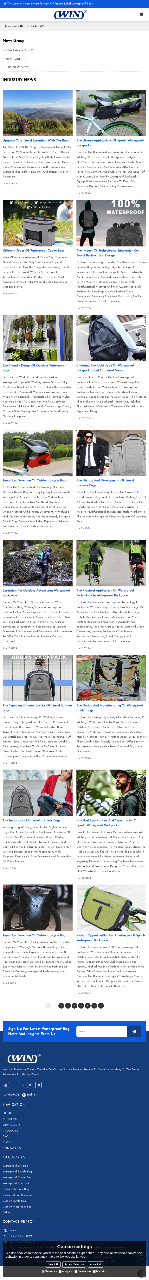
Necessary (51, 1271)
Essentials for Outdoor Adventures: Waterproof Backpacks (36, 593)
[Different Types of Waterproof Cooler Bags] (38, 223)
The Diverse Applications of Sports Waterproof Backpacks (110, 143)
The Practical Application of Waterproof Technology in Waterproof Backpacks (105, 593)
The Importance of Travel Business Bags (31, 820)
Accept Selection (74, 1264)
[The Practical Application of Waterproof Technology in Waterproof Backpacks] (111, 563)
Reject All (53, 1264)
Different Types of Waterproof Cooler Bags (34, 250)
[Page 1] (48, 1006)
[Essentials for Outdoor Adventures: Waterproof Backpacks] (38, 563)
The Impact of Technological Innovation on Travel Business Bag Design (107, 253)
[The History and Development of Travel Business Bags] (111, 453)
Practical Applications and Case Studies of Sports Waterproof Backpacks (107, 823)
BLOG (6, 1142)
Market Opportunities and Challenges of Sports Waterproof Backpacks (111, 938)
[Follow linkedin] (22, 1085)
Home (7, 26)
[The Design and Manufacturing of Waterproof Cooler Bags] (111, 678)
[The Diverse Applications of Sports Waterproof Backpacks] (111, 113)
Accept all (95, 1264)
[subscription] (134, 1031)
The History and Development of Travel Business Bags (105, 483)
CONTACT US (12, 1148)
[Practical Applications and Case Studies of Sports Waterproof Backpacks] (111, 793)
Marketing (101, 1271)
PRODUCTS (10, 1130)
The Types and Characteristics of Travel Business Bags (38, 708)
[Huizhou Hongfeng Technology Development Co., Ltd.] (70, 14)
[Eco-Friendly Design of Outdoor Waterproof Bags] (38, 338)
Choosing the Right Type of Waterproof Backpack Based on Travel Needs (105, 368)
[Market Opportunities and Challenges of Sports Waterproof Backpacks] (111, 908)
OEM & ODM (11, 1125)
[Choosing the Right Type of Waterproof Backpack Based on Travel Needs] (111, 338)
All (15, 26)
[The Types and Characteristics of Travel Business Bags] (38, 678)
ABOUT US (10, 1119)
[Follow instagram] (38, 1085)
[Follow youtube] (6, 1085)
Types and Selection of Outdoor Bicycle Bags (35, 480)
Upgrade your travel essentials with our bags (36, 140)
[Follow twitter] (30, 1085)
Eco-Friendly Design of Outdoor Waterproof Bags (34, 368)
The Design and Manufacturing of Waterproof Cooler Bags (109, 708)
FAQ (6, 1136)
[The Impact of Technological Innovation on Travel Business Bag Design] (111, 223)
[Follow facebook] (14, 1085)
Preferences (84, 1271)
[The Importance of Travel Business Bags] (38, 793)
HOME (7, 1113)
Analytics (67, 1271)
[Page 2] (101, 1006)
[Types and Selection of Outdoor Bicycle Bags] (38, 453)
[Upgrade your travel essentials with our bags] (38, 113)
